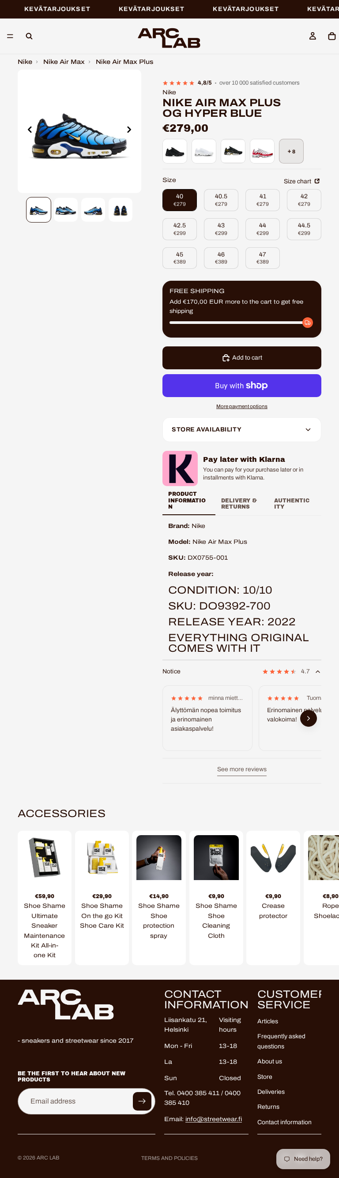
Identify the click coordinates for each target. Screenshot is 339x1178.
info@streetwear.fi (213, 1119)
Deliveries (271, 1092)
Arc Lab (48, 1158)
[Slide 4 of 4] (120, 210)
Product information (187, 500)
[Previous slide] (27, 131)
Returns (268, 1107)
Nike (25, 62)
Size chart (298, 181)
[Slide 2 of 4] (66, 210)
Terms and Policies (169, 1158)
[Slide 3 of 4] (93, 210)
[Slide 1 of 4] (39, 210)
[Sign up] (142, 1101)
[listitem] (174, 151)
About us (269, 1062)
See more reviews (242, 769)
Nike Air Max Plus (124, 62)
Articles (267, 1021)
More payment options (241, 406)
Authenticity (291, 504)
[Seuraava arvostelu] (308, 718)
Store (264, 1077)
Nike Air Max (64, 62)
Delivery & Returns (239, 504)
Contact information (284, 1122)
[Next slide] (131, 131)
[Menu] (10, 36)
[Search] (29, 36)
